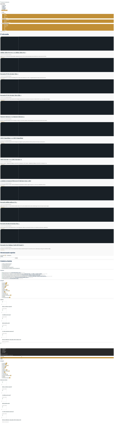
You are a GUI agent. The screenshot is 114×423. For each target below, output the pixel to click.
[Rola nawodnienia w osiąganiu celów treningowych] (4, 337)
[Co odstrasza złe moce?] (4, 312)
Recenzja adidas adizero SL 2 (8, 202)
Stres (3, 291)
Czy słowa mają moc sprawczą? (7, 267)
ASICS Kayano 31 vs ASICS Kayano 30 (11, 159)
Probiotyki (5, 21)
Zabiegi (3, 296)
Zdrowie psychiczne (5, 23)
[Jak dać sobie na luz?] (4, 320)
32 (7, 255)
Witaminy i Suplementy (7, 22)
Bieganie (5, 14)
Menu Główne (4, 10)
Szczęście (5, 30)
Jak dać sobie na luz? (6, 266)
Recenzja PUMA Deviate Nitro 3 (9, 74)
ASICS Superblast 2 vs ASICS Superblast (11, 138)
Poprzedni (2, 255)
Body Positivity (6, 24)
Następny (9, 255)
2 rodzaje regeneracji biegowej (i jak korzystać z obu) (15, 181)
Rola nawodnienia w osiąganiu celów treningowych (11, 268)
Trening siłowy (6, 17)
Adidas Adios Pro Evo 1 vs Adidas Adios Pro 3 (13, 52)
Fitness (3, 287)
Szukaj (1, 256)
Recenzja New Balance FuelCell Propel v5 (12, 245)
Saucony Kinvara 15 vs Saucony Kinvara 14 (12, 116)
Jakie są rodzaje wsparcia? (7, 263)
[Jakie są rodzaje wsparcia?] (4, 304)
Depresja (5, 26)
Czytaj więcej (2, 57)
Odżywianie (4, 18)
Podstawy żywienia (5, 290)
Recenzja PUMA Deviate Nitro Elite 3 (10, 95)
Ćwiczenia (4, 13)
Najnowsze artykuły (3, 379)
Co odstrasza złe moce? (6, 264)
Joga (4, 16)
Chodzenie (5, 15)
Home (3, 12)
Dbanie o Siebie (6, 25)
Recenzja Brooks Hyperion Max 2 (9, 223)
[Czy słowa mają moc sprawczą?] (4, 329)
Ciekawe (1, 299)
